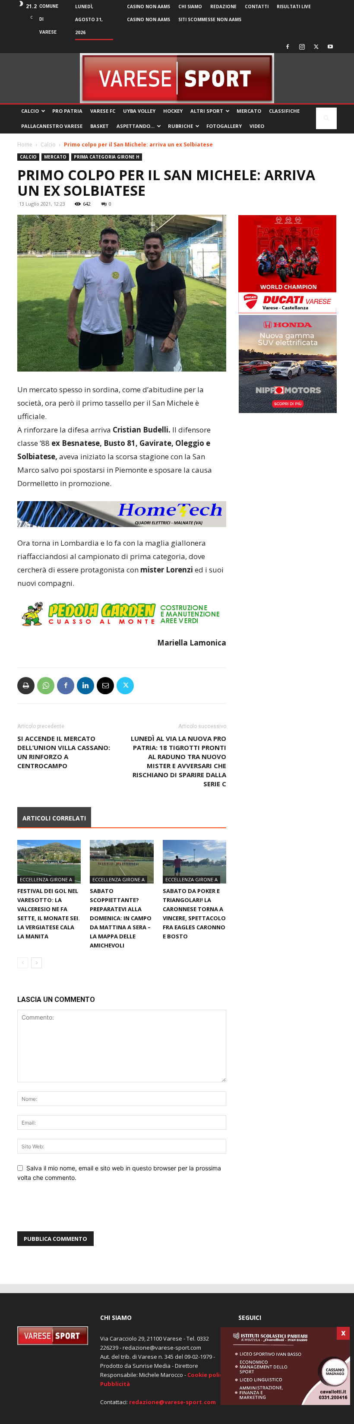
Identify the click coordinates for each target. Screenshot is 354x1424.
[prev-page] (22, 962)
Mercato (249, 111)
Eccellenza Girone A (46, 879)
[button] (326, 118)
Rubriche (180, 126)
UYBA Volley (139, 111)
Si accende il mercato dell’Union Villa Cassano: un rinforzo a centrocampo (63, 752)
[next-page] (36, 962)
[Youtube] (330, 46)
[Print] (26, 685)
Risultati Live (294, 6)
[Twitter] (316, 46)
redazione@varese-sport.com (172, 1402)
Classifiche (284, 111)
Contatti (257, 6)
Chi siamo (190, 6)
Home (24, 144)
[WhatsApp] (45, 685)
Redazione (223, 6)
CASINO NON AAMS (148, 6)
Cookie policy (206, 1375)
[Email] (105, 685)
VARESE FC (102, 111)
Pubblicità (115, 1384)
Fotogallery (224, 126)
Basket (99, 126)
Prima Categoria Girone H (106, 157)
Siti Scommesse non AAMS (209, 19)
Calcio (30, 111)
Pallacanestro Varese (51, 126)
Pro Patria (67, 111)
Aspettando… (136, 126)
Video (257, 126)
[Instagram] (301, 46)
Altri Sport (206, 111)
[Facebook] (287, 46)
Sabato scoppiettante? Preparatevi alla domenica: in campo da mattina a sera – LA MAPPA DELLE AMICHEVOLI (121, 918)
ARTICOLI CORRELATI (54, 818)
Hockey (173, 111)
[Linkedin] (85, 685)
